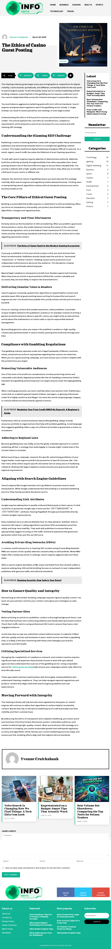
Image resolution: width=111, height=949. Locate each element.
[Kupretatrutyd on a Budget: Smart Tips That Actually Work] (55, 789)
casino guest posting (22, 666)
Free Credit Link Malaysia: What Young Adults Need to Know (97, 111)
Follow (83, 888)
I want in (97, 139)
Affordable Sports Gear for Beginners (40, 934)
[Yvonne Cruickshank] (5, 37)
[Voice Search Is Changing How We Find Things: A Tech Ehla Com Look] (19, 789)
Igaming (63, 61)
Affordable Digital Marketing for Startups (40, 924)
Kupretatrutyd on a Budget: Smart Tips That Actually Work (96, 93)
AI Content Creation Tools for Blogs (66, 927)
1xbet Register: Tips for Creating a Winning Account (40, 916)
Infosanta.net (52, 945)
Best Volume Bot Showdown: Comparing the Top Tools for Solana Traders (97, 102)
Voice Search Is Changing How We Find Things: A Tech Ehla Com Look (97, 84)
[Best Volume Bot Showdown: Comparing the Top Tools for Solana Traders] (92, 789)
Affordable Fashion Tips (41, 929)
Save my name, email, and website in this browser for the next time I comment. (37, 868)
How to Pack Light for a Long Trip (68, 921)
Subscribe (101, 888)
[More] (70, 75)
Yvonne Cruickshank (18, 37)
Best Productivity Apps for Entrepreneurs (68, 915)
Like (65, 888)
